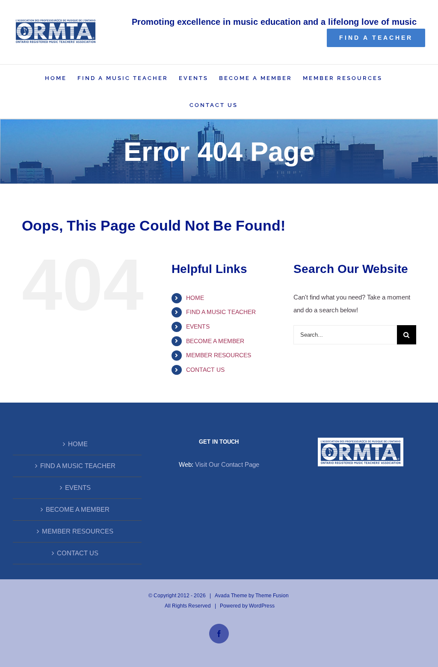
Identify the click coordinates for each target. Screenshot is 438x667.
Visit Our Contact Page (227, 464)
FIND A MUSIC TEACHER (221, 311)
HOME (195, 297)
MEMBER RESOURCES (218, 355)
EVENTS (198, 326)
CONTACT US (205, 369)
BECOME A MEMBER (215, 341)
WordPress (262, 606)
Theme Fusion (272, 596)
